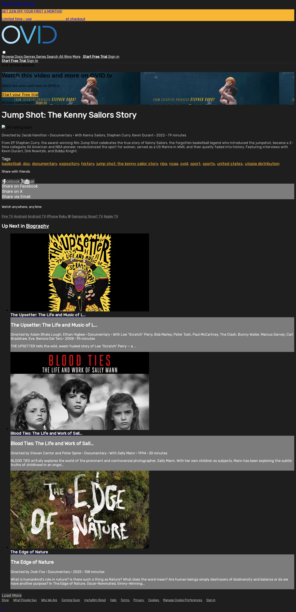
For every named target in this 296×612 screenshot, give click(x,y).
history (87, 163)
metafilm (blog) (95, 600)
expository (69, 163)
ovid (184, 163)
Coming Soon (71, 600)
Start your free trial (20, 94)
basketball (11, 163)
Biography (37, 226)
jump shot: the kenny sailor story (127, 163)
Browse (8, 57)
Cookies (154, 600)
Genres (30, 57)
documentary (44, 163)
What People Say (25, 600)
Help (113, 600)
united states (230, 163)
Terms (125, 600)
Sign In (32, 61)
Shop (5, 600)
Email (29, 181)
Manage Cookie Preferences (183, 600)
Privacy (139, 600)
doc (26, 163)
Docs (19, 57)
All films (65, 57)
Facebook (11, 181)
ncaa (173, 163)
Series (41, 57)
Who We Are (49, 600)
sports (209, 163)
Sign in (113, 57)
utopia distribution (262, 163)
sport (195, 163)
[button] (4, 52)
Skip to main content (19, 4)
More (76, 57)
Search (53, 57)
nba (163, 163)
